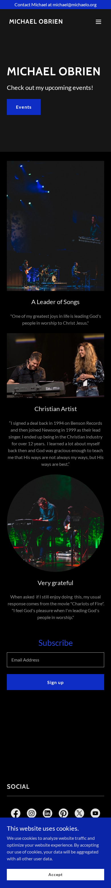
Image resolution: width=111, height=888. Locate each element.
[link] (36, 22)
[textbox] (55, 659)
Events (24, 107)
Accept (55, 874)
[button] (98, 21)
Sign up (55, 682)
